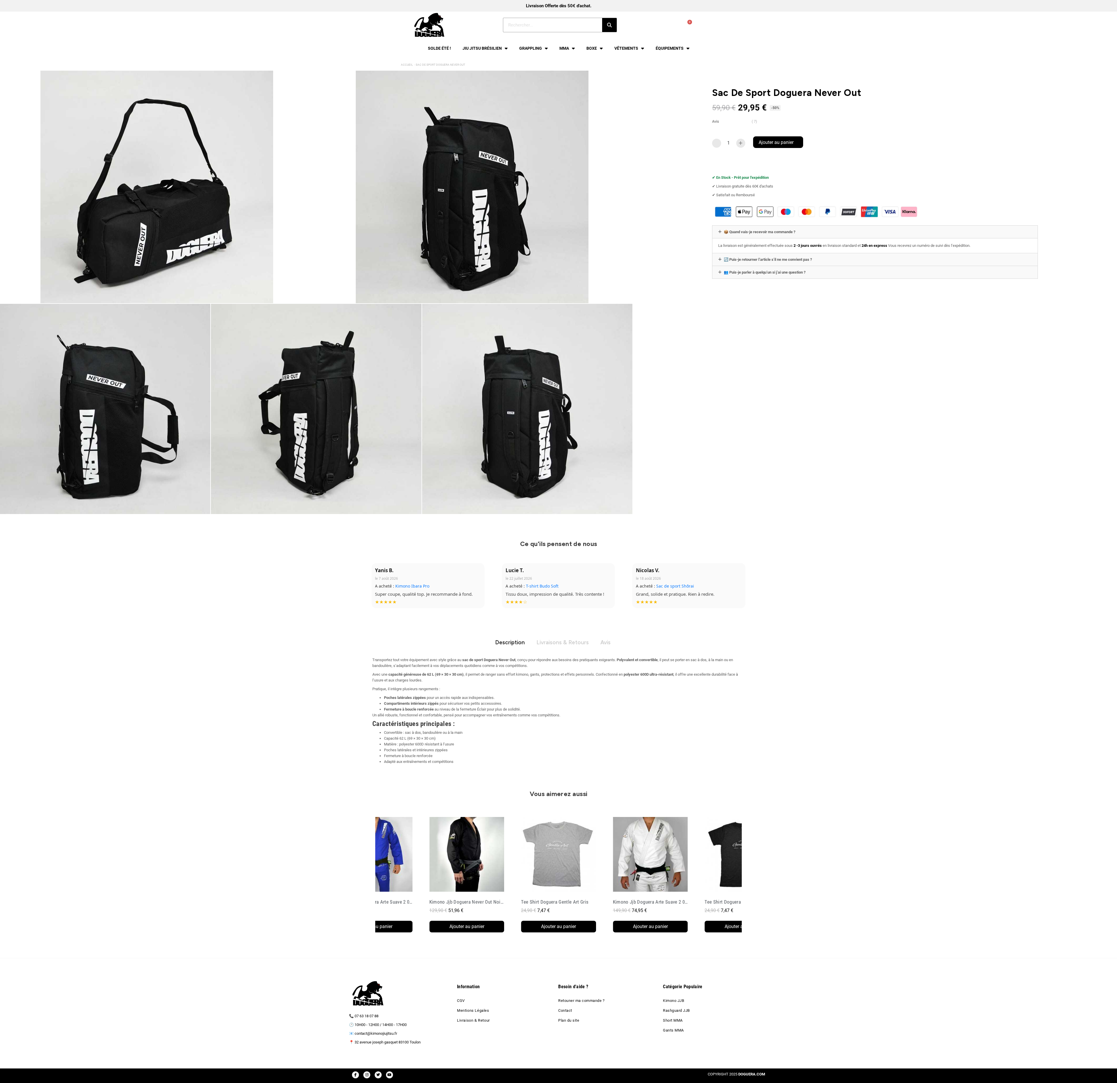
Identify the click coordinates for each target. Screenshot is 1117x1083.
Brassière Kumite (542, 586)
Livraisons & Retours (562, 642)
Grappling (530, 48)
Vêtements (626, 48)
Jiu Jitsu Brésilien (482, 48)
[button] (778, 142)
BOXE (591, 48)
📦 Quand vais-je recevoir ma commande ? (759, 232)
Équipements (670, 48)
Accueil (407, 64)
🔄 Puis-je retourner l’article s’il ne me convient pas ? (768, 259)
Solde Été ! (439, 48)
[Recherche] (609, 25)
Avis (605, 642)
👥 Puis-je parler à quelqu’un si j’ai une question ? (764, 272)
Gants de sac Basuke (676, 586)
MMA (564, 48)
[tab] (875, 232)
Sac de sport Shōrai (414, 586)
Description (510, 642)
